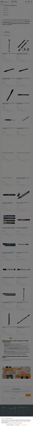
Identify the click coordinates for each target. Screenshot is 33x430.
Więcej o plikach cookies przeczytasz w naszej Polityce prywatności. (11, 422)
